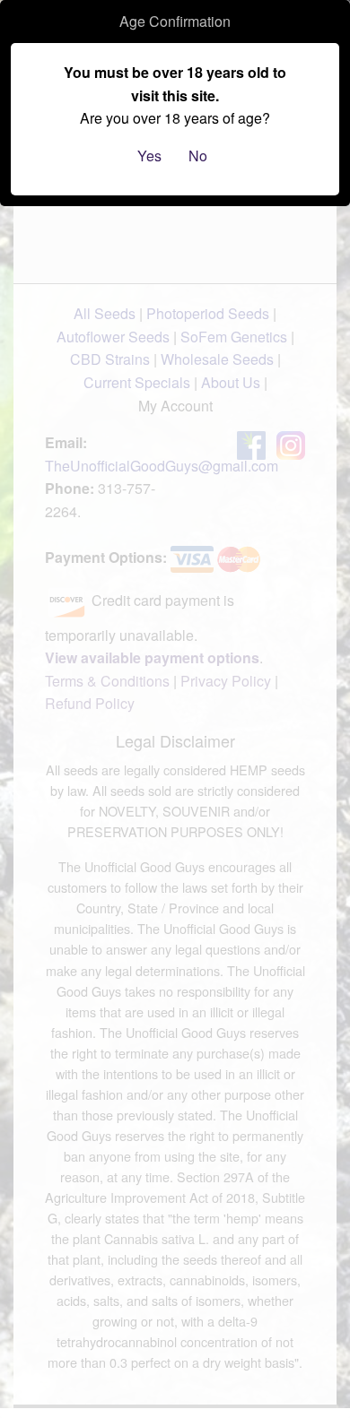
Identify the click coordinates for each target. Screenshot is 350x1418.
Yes (149, 155)
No (197, 155)
